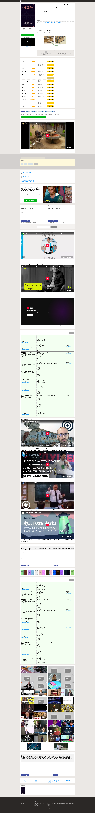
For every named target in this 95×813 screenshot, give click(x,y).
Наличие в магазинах (26, 178)
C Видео (68, 1)
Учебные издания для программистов (67, 803)
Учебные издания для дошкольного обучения (40, 807)
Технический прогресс (52, 781)
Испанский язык (50, 806)
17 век (36, 1)
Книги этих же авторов (26, 173)
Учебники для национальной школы (54, 799)
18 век (40, 1)
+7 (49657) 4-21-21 (68, 345)
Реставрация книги (47, 34)
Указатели (37, 782)
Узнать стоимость (33, 117)
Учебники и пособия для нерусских (26, 807)
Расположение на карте (25, 342)
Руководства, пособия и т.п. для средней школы (54, 804)
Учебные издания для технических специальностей (53, 802)
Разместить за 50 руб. (25, 220)
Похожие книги (25, 177)
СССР (36, 780)
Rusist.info (24, 1)
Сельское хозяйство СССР (38, 799)
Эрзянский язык (22, 804)
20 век (48, 1)
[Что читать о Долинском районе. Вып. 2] (65, 572)
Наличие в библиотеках (26, 175)
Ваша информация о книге (26, 763)
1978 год (23, 780)
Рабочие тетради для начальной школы (40, 809)
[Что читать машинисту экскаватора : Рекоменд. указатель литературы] (32, 572)
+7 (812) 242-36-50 (68, 396)
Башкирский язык (64, 804)
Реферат (45, 22)
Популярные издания (23, 805)
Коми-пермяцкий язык (65, 799)
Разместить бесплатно (53, 220)
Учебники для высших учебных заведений (39, 804)
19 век (44, 1)
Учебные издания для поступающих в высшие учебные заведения (67, 806)
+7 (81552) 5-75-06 (68, 352)
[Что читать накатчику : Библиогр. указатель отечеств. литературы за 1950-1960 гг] (40, 572)
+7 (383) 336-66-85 (68, 625)
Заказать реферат (24, 117)
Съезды (49, 805)
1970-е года (24, 781)
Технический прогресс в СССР (54, 780)
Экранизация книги (27, 46)
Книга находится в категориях (28, 181)
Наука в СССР (50, 782)
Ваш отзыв (23, 552)
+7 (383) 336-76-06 (68, 379)
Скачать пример (42, 117)
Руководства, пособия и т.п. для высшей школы (26, 800)
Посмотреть (50, 61)
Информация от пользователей (28, 180)
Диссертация (59, 22)
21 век (52, 1)
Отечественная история (65, 808)
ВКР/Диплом (53, 22)
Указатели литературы (66, 780)
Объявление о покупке (26, 172)
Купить (27, 34)
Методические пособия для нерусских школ (40, 802)
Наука (36, 781)
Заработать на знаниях (49, 111)
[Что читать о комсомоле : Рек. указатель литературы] (54, 572)
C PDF (64, 1)
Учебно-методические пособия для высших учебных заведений (67, 802)
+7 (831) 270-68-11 (68, 371)
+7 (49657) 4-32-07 (68, 344)
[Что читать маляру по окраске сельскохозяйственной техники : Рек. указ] (25, 572)
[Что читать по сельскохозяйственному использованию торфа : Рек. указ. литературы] (29, 572)
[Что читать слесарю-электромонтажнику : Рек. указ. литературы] (50, 572)
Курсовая (49, 22)
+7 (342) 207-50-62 (68, 385)
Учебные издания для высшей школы (26, 802)
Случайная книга (58, 1)
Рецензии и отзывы (25, 176)
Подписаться (54, 227)
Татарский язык (36, 805)
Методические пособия (51, 808)
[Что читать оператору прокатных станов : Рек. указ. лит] (47, 572)
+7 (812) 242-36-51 (68, 395)
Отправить (55, 565)
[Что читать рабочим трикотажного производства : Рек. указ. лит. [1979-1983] (57, 572)
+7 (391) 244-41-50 (68, 362)
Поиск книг (31, 1)
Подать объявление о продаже (54, 208)
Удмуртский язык (23, 803)
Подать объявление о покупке (27, 208)
